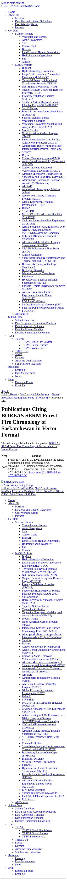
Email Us (20, 385)
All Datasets (21, 313)
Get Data (25, 394)
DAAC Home (9, 394)
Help (30, 485)
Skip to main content (12, 2)
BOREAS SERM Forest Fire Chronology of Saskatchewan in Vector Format (30, 446)
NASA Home (32, 5)
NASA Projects (40, 394)
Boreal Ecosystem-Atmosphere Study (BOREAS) (30, 396)
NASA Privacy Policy (13, 485)
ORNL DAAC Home (13, 5)
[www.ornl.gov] (12, 481)
